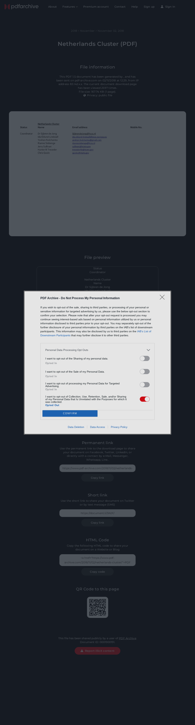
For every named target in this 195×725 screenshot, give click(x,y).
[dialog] (97, 362)
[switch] (145, 358)
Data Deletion (76, 426)
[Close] (163, 298)
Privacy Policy (119, 426)
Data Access (97, 426)
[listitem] (97, 350)
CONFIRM (70, 413)
